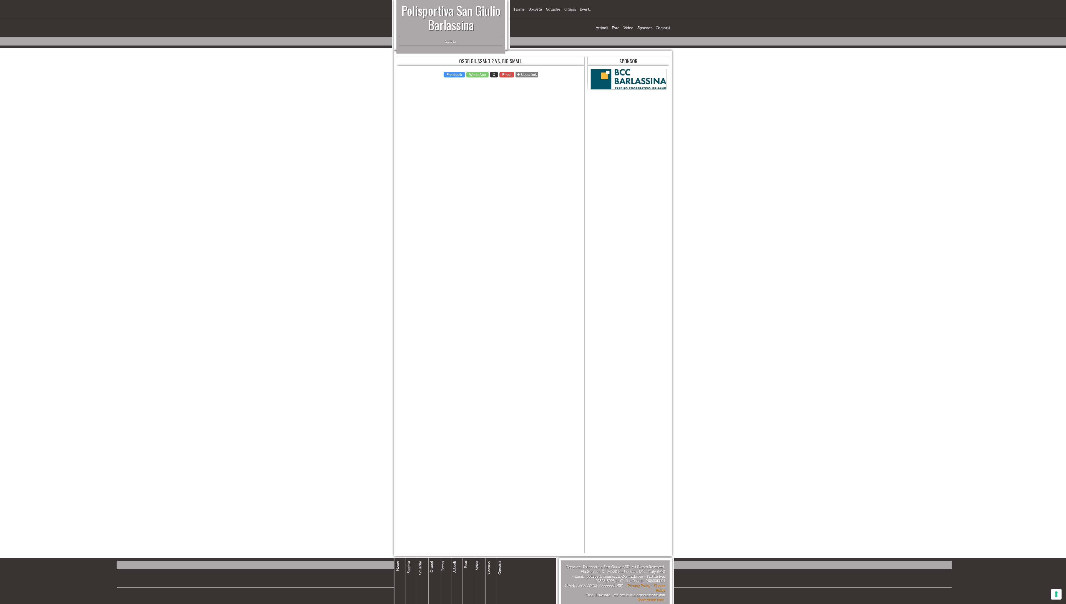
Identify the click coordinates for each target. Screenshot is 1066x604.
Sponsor (644, 28)
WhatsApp (477, 74)
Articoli (601, 28)
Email (506, 74)
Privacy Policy (638, 586)
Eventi (585, 9)
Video (628, 28)
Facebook (454, 74)
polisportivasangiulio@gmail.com (615, 576)
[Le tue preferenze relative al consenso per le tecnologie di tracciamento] (1056, 594)
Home (519, 9)
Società (535, 9)
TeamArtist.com (650, 600)
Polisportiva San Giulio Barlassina (451, 17)
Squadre (553, 9)
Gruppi (570, 9)
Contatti (663, 28)
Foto (616, 28)
